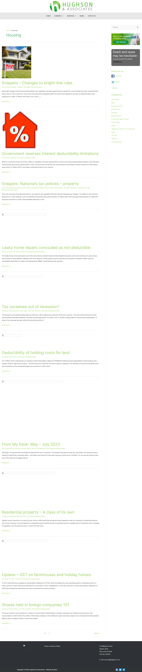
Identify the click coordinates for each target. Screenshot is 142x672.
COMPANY (57, 16)
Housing (13, 87)
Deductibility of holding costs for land (36, 352)
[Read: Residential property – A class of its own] (28, 490)
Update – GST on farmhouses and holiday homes (46, 574)
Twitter (117, 82)
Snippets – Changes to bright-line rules (37, 82)
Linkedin (114, 88)
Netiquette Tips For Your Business (123, 129)
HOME (48, 16)
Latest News (54, 188)
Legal (113, 125)
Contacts (52, 646)
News (61, 188)
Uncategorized (81, 188)
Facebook (118, 76)
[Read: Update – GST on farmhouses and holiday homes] (25, 555)
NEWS (82, 16)
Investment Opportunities (40, 188)
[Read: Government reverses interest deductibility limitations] (20, 130)
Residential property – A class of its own (38, 512)
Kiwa (55, 670)
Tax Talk (66, 188)
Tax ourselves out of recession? (30, 306)
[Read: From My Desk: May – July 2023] (32, 410)
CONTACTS (92, 16)
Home (46, 646)
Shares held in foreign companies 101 (35, 604)
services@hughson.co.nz (112, 660)
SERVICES (70, 16)
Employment (115, 109)
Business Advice (117, 106)
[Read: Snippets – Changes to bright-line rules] (16, 62)
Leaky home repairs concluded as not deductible (46, 247)
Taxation (20, 87)
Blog (12, 188)
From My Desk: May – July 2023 (31, 444)
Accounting (6, 87)
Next (97, 633)
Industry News (26, 188)
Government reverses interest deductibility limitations (50, 153)
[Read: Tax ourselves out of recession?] (22, 288)
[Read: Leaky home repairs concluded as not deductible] (24, 228)
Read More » (6, 101)
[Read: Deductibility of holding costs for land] (12, 341)
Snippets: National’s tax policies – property (40, 183)
